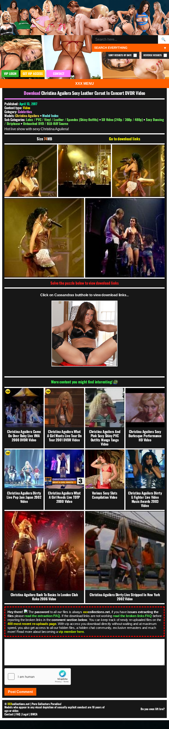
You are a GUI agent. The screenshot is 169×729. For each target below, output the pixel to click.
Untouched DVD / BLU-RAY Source (45, 123)
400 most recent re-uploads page (31, 624)
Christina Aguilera (27, 115)
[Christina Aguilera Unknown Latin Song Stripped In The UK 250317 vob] (30, 170)
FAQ (18, 714)
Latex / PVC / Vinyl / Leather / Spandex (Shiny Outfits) (62, 119)
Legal (25, 714)
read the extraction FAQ (42, 616)
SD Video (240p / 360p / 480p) (122, 119)
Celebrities (25, 111)
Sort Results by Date (120, 55)
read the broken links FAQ (132, 616)
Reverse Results (152, 55)
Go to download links (124, 139)
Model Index (50, 115)
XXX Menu (84, 83)
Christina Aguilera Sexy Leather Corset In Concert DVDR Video (93, 93)
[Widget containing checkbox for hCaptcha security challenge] (37, 676)
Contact (9, 714)
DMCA (34, 714)
